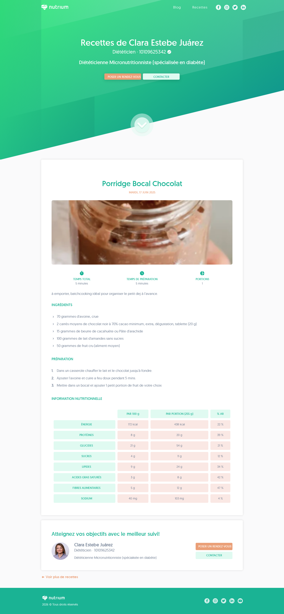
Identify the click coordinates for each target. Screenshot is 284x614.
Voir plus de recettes (62, 577)
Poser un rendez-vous (124, 77)
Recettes (199, 7)
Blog (177, 7)
